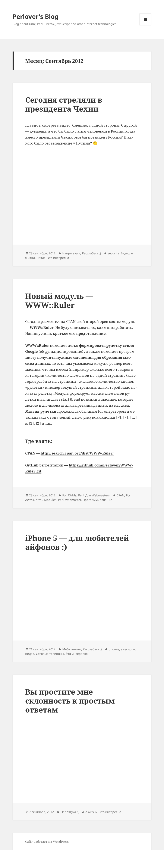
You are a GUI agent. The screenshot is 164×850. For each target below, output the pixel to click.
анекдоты (128, 649)
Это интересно (58, 258)
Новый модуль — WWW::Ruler (59, 300)
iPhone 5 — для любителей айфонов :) (77, 542)
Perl (81, 495)
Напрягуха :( (71, 253)
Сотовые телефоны (50, 654)
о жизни (91, 812)
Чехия (41, 258)
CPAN (120, 495)
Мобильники (71, 649)
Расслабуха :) (91, 253)
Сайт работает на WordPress (47, 842)
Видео (124, 253)
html (39, 500)
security (113, 253)
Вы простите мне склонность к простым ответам (70, 701)
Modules (50, 500)
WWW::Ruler (42, 327)
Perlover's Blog (36, 16)
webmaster (73, 500)
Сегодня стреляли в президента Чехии (63, 104)
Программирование (97, 500)
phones (113, 649)
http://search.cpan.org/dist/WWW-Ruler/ (77, 453)
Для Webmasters (97, 495)
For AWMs (69, 495)
